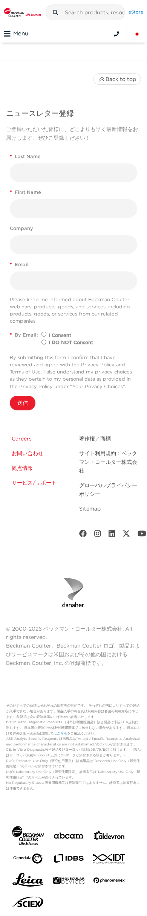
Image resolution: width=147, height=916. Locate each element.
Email (19, 264)
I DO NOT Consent (71, 342)
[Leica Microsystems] (27, 882)
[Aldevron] (109, 837)
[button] (55, 12)
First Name (25, 192)
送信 (22, 403)
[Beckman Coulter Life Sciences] (22, 12)
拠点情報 (22, 468)
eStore (136, 12)
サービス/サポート (34, 483)
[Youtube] (142, 535)
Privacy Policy (98, 364)
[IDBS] (68, 860)
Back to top (121, 79)
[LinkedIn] (112, 535)
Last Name (25, 156)
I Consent (60, 335)
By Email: (24, 335)
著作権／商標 (95, 439)
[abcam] (68, 837)
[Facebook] (83, 535)
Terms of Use (25, 372)
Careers (22, 439)
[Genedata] (27, 860)
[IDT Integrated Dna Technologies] (109, 860)
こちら (62, 733)
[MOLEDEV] (68, 882)
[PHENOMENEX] (109, 881)
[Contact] (116, 34)
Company (21, 228)
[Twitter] (126, 535)
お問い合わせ (27, 453)
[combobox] (85, 12)
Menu (20, 33)
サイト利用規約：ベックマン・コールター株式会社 (108, 462)
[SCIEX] (27, 904)
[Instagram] (97, 535)
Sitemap (90, 509)
